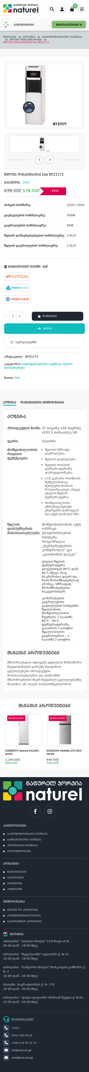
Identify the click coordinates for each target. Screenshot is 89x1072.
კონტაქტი (14, 889)
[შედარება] (39, 734)
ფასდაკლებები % (69, 25)
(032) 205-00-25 (21, 1036)
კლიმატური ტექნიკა (22, 845)
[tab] (11, 401)
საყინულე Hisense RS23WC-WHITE (22, 752)
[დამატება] (39, 717)
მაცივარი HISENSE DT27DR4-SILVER (64, 752)
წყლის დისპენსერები (26, 40)
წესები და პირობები (22, 910)
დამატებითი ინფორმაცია (42, 402)
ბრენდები (14, 883)
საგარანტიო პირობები (24, 921)
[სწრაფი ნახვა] (38, 742)
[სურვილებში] (39, 726)
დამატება (49, 316)
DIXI (26, 182)
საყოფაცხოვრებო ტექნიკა (62, 37)
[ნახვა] (80, 726)
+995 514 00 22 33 (24, 1043)
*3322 (15, 1028)
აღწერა (9, 402)
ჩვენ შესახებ (16, 872)
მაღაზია (29, 37)
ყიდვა (47, 329)
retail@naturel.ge (22, 1058)
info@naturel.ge (21, 1050)
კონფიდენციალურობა (24, 916)
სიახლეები (15, 878)
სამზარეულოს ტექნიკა (24, 840)
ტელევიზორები (19, 851)
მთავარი (9, 37)
